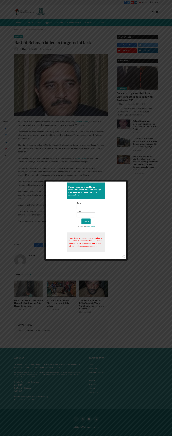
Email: (79, 211)
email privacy (91, 226)
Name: (79, 203)
